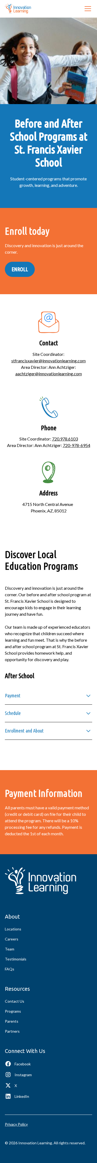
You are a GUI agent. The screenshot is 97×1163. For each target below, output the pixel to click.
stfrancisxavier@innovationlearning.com (48, 360)
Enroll (20, 269)
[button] (86, 8)
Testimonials (15, 959)
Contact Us (14, 1001)
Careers (11, 939)
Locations (13, 929)
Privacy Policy (16, 1124)
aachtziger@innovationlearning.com (48, 373)
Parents (11, 1021)
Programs (13, 1011)
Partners (12, 1031)
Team (9, 949)
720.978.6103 (65, 438)
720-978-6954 (76, 445)
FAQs (9, 969)
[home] (18, 9)
